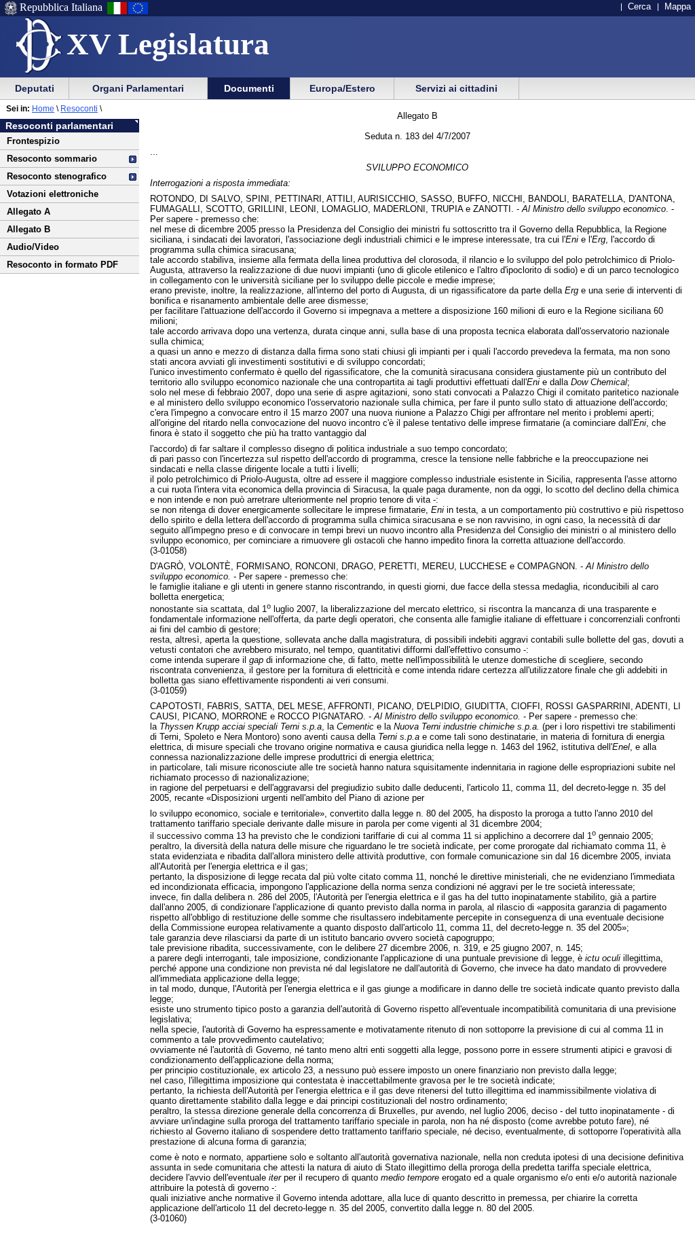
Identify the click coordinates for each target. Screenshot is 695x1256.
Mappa (677, 6)
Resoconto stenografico (57, 176)
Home (43, 108)
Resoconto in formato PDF (62, 264)
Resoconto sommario (52, 159)
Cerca (639, 6)
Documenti (249, 88)
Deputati (34, 88)
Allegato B (28, 229)
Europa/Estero (342, 88)
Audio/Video (33, 247)
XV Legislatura (168, 44)
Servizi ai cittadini (456, 88)
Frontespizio (33, 141)
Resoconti (79, 108)
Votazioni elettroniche (52, 194)
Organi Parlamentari (138, 88)
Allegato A (28, 212)
